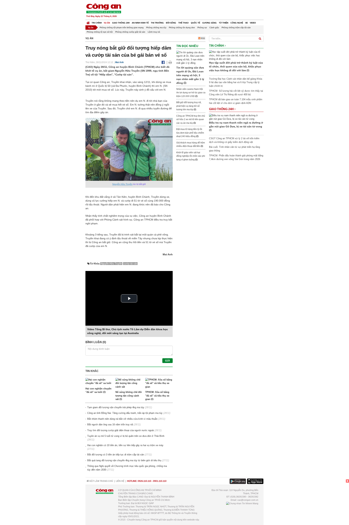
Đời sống (171, 23)
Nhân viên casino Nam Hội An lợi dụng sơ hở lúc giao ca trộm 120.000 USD (190, 92)
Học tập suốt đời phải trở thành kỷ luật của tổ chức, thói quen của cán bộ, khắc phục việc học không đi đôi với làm (236, 66)
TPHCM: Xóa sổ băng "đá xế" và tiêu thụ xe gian (157, 396)
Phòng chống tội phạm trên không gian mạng (122, 27)
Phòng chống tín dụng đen (182, 27)
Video (253, 23)
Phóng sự (202, 27)
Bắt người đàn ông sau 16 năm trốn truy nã (110, 424)
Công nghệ (236, 23)
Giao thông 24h (121, 23)
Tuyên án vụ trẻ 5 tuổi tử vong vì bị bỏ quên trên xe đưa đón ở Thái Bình (125, 436)
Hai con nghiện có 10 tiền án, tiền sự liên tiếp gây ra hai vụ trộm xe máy (125, 445)
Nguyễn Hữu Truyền (122, 184)
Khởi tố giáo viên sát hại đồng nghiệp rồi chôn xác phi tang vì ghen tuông (190, 156)
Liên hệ (120, 481)
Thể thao (183, 23)
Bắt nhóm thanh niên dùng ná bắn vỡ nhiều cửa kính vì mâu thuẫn (122, 418)
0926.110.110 (144, 481)
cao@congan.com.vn (247, 500)
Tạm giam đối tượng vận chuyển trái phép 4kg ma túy (115, 407)
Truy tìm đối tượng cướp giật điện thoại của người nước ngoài (120, 430)
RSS (202, 38)
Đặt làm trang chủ (101, 481)
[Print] (170, 62)
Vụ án (107, 23)
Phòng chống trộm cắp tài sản (236, 27)
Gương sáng (209, 23)
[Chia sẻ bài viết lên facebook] (163, 62)
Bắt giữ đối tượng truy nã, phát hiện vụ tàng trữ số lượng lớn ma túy (188, 106)
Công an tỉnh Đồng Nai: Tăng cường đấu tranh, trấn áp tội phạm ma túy (125, 413)
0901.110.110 (160, 481)
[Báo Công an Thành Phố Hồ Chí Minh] (88, 22)
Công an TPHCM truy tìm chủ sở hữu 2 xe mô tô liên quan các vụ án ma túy (190, 119)
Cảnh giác (214, 27)
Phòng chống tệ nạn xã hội (100, 32)
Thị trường (157, 23)
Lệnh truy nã (154, 32)
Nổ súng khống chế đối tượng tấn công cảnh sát (128, 396)
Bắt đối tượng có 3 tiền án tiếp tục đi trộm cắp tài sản (115, 454)
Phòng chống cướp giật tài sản (130, 32)
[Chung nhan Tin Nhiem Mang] (242, 503)
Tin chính (97, 23)
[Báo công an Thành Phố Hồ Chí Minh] (103, 8)
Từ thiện (223, 23)
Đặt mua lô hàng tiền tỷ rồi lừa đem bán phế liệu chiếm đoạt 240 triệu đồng (190, 133)
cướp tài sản (130, 263)
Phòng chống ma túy (156, 27)
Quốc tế (195, 23)
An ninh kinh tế (140, 23)
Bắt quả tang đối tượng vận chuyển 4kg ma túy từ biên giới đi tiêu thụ (124, 460)
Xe (246, 23)
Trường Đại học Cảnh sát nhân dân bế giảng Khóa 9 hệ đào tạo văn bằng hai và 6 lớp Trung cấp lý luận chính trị (235, 82)
